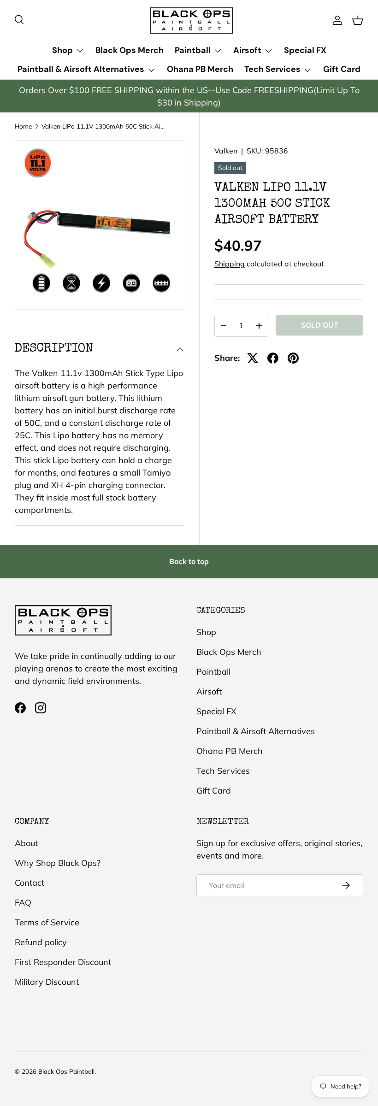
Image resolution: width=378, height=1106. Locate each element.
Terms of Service (47, 922)
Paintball (213, 671)
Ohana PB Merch (200, 69)
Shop (206, 632)
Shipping (229, 263)
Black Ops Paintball (66, 1071)
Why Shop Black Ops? (57, 863)
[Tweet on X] (252, 358)
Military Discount (47, 982)
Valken (225, 150)
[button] (358, 20)
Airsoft (209, 691)
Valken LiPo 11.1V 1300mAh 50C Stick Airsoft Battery (103, 126)
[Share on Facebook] (273, 358)
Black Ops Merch (129, 50)
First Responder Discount (63, 962)
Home (23, 126)
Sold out (319, 324)
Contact (29, 882)
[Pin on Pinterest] (293, 358)
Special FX (305, 50)
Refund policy (41, 942)
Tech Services (223, 770)
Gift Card (341, 69)
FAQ (23, 902)
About (26, 843)
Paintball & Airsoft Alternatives (255, 731)
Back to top (189, 561)
